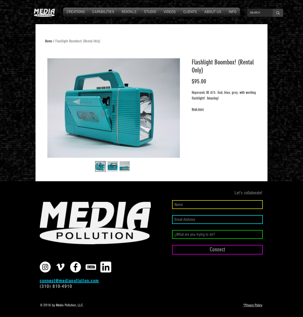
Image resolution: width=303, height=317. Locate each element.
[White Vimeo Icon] (60, 267)
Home (48, 41)
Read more (198, 109)
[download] (105, 267)
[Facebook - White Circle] (75, 267)
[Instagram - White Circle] (45, 267)
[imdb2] (90, 267)
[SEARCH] (278, 13)
